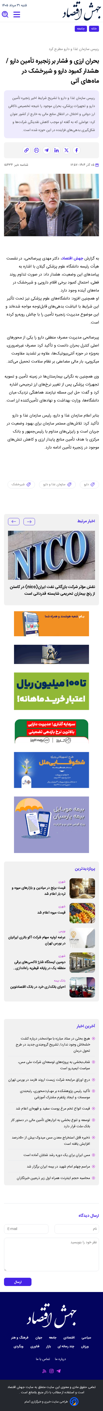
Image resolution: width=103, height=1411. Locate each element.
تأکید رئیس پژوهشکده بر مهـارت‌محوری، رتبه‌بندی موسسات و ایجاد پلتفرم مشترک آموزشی (55, 1094)
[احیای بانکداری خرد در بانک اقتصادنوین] (82, 987)
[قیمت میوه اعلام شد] (82, 913)
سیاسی (87, 1337)
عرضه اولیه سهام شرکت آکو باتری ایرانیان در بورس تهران (37, 940)
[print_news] (36, 150)
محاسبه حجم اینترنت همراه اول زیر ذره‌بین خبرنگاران (53, 1178)
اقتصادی (69, 1337)
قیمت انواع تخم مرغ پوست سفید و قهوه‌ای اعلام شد (53, 1109)
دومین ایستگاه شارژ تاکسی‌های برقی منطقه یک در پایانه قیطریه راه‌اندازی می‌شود (40, 965)
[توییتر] (66, 150)
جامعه (81, 29)
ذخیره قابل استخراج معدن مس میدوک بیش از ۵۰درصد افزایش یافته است (51, 1141)
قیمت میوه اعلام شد (51, 913)
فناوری (35, 1346)
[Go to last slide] (29, 521)
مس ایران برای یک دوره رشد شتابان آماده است (57, 1155)
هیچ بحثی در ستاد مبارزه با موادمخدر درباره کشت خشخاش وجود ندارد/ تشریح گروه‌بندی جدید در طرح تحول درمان (53, 1045)
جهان (39, 1337)
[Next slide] (14, 521)
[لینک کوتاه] (26, 150)
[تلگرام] (46, 150)
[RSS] (44, 1371)
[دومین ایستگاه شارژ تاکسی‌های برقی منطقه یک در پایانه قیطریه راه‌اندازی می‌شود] (82, 962)
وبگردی (19, 1346)
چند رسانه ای (66, 1346)
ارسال (18, 1282)
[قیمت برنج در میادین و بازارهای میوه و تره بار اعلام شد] (82, 888)
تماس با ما (43, 1359)
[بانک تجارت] (51, 691)
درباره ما (61, 1359)
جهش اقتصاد (72, 258)
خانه (94, 29)
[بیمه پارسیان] (51, 824)
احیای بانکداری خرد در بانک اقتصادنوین (38, 987)
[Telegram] (58, 1371)
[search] (5, 14)
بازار (49, 1346)
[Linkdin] (56, 150)
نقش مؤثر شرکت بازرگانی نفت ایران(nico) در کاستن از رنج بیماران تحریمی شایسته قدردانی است (52, 590)
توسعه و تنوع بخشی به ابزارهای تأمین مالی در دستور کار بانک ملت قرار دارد (50, 1123)
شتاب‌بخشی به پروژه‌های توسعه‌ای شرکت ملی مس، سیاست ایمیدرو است (54, 1065)
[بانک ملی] (51, 623)
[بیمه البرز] (51, 731)
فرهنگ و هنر (20, 1337)
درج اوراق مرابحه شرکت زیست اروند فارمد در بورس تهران (49, 1080)
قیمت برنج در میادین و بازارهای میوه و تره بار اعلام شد (39, 891)
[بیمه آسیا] (51, 654)
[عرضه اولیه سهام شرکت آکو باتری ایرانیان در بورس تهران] (82, 938)
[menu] (16, 14)
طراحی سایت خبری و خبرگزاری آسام (46, 1401)
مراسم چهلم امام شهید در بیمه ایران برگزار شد (58, 1167)
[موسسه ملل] (51, 770)
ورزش (85, 1346)
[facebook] (76, 150)
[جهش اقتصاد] (81, 11)
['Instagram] (51, 1371)
